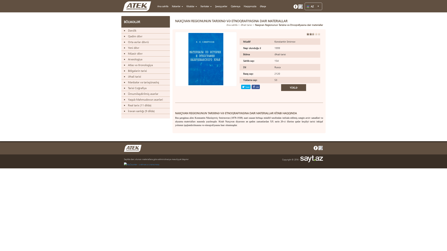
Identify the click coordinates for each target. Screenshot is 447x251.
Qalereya (235, 6)
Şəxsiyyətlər (221, 6)
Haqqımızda (250, 6)
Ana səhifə (162, 6)
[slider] (313, 34)
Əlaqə (263, 6)
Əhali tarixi (246, 24)
